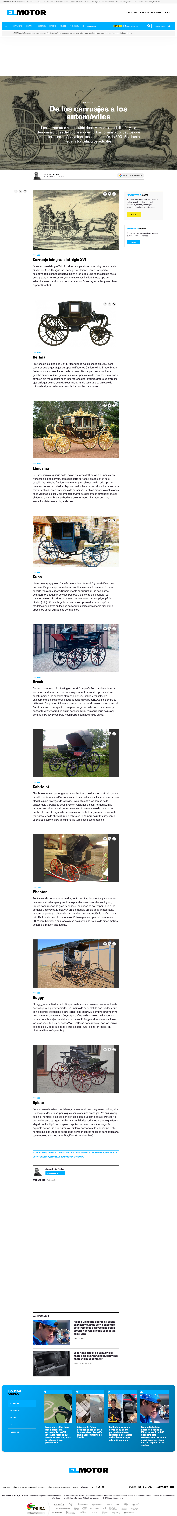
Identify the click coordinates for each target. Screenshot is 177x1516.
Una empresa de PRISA (36, 1506)
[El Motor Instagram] (96, 1487)
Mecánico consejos (34, 2)
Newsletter (91, 26)
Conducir (42, 26)
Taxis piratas (138, 2)
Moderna (70, 1512)
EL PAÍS (13, 1418)
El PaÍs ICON (94, 1512)
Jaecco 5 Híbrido (76, 2)
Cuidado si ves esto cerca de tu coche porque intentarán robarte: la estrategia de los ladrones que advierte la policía (120, 1433)
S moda (105, 1512)
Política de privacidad (19, 1487)
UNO (76, 1508)
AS (11, 1425)
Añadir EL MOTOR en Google (132, 175)
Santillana (83, 1504)
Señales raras (49, 2)
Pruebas (52, 26)
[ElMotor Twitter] (92, 1487)
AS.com (116, 1504)
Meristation (128, 1512)
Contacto (75, 1487)
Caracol (134, 1504)
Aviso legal (6, 1487)
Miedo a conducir (18, 2)
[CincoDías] (144, 12)
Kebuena (132, 1508)
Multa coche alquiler (92, 2)
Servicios (117, 26)
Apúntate (134, 214)
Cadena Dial (104, 1508)
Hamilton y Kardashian (153, 2)
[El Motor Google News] (103, 1487)
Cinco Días (94, 1508)
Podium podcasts (83, 1512)
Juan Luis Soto (53, 174)
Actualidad (17, 26)
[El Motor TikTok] (99, 1487)
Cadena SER (108, 1504)
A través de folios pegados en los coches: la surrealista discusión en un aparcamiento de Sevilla (89, 1432)
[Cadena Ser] (167, 12)
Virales (63, 26)
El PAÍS (59, 1504)
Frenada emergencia (124, 2)
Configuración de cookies (36, 1487)
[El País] (128, 12)
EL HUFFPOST (15, 1411)
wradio (84, 1508)
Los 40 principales (71, 1504)
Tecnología (74, 26)
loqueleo (116, 1512)
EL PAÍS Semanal (113, 1508)
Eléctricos (30, 26)
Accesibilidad (65, 1487)
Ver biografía (52, 1173)
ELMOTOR (14, 1403)
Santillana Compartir (97, 1504)
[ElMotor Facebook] (89, 1487)
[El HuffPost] (157, 12)
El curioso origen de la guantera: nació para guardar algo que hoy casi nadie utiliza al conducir (96, 1355)
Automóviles (51, 1180)
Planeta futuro (123, 1508)
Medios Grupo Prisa (36, 1513)
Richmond (57, 1512)
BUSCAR (133, 242)
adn (125, 1504)
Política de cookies (53, 1487)
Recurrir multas (108, 2)
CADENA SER (14, 1432)
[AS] (135, 12)
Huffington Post (62, 1508)
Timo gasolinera (62, 2)
